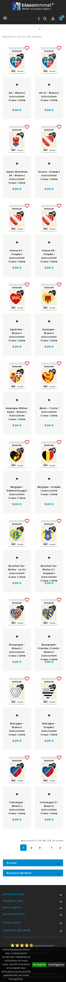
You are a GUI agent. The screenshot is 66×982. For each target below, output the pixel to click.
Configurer (56, 964)
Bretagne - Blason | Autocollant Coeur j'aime (16, 729)
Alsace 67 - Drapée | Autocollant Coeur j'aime (16, 256)
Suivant (60, 848)
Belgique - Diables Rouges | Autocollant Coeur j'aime (16, 492)
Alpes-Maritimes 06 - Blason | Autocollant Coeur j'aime (17, 177)
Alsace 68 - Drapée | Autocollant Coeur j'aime (49, 256)
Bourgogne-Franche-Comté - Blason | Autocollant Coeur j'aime (49, 651)
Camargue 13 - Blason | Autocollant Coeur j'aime (49, 808)
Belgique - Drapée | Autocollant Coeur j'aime (49, 490)
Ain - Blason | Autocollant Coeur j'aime (16, 96)
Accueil (12, 862)
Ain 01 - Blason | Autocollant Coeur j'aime (49, 96)
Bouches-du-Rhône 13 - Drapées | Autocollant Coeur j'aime (49, 572)
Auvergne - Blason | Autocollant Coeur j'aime (49, 335)
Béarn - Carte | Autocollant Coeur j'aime (49, 411)
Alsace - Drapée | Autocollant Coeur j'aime (49, 175)
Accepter (39, 964)
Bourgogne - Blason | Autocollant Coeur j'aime (16, 650)
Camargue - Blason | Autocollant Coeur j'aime (16, 808)
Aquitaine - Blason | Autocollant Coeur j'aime (16, 335)
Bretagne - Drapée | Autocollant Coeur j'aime (49, 729)
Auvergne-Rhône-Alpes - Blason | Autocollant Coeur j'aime (17, 413)
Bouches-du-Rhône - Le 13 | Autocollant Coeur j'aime (17, 571)
